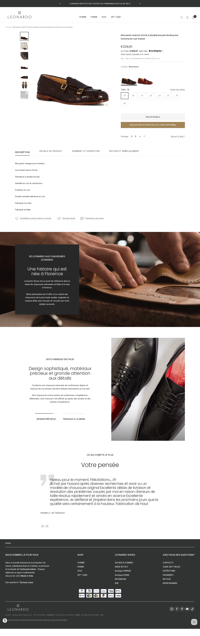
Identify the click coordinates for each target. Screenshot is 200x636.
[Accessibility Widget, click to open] (5, 620)
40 (133, 95)
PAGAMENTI (168, 575)
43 (159, 95)
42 (151, 95)
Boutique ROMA (122, 575)
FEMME (94, 17)
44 (168, 95)
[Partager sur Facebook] (131, 136)
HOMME (82, 17)
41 (142, 95)
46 (124, 103)
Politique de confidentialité (28, 620)
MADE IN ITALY (121, 567)
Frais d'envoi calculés (130, 54)
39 (125, 95)
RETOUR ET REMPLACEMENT (124, 151)
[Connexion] (187, 17)
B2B (117, 583)
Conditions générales (12, 620)
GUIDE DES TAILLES (171, 567)
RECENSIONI (120, 579)
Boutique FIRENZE (123, 571)
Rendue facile (69, 218)
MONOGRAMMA (170, 583)
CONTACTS (168, 562)
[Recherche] (181, 17)
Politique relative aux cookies (46, 620)
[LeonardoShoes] (17, 607)
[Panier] (193, 17)
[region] (153, 77)
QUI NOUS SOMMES (124, 562)
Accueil (8, 27)
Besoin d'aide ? (178, 136)
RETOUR (167, 579)
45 (177, 95)
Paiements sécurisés (94, 218)
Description (22, 152)
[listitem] (129, 77)
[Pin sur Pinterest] (135, 136)
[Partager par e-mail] (144, 136)
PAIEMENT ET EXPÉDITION (86, 151)
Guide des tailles (177, 89)
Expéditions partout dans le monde (35, 218)
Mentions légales (61, 620)
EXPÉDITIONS (169, 571)
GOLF (104, 17)
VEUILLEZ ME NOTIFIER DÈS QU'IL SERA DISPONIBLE (152, 125)
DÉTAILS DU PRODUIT (50, 151)
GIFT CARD (116, 17)
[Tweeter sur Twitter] (140, 136)
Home (8, 543)
